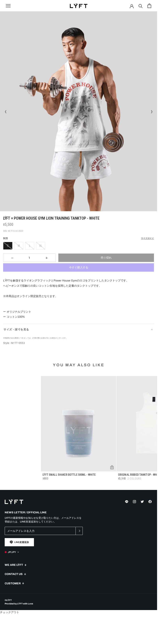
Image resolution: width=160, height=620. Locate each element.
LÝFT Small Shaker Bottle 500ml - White (69, 474)
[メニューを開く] (8, 5)
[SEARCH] (141, 6)
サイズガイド (147, 238)
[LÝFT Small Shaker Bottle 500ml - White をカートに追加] (112, 467)
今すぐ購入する (78, 267)
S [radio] (8, 245)
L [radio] (29, 245)
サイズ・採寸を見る (16, 329)
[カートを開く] (149, 6)
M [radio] (19, 245)
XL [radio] (40, 245)
